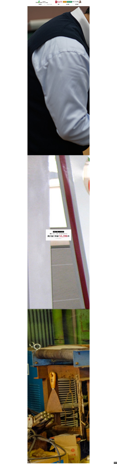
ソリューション (49, 4)
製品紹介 (40, 4)
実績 (58, 4)
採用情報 (76, 4)
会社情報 (67, 4)
